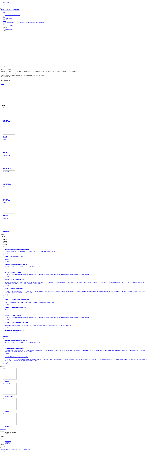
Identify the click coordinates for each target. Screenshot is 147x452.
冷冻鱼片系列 (8, 22)
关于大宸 (4, 13)
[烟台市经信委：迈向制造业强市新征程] (3, 277)
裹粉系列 (24, 22)
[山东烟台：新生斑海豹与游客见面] (3, 270)
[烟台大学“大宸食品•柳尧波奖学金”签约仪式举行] (3, 354)
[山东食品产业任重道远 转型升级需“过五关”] (3, 254)
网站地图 (24, 449)
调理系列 (32, 22)
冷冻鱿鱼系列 (13, 22)
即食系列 (40, 22)
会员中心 (17, 449)
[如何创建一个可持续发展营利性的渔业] (3, 328)
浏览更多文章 (5, 295)
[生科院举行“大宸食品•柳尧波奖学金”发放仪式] (3, 262)
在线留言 (11, 15)
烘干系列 (36, 22)
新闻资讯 (4, 17)
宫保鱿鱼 (7, 426)
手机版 (4, 4)
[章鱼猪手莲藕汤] (10, 394)
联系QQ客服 (7, 443)
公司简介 (7, 15)
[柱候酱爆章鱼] (10, 409)
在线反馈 (15, 15)
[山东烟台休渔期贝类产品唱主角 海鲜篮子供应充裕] (3, 246)
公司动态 (7, 18)
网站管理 (28, 449)
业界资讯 (11, 18)
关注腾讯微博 (8, 442)
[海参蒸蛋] (10, 379)
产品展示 (4, 21)
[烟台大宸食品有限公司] (10, 10)
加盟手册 (11, 25)
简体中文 (4, 2)
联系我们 (18, 15)
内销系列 (43, 22)
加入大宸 (4, 31)
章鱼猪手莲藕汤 (9, 396)
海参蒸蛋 (7, 381)
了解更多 (2, 84)
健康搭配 (11, 29)
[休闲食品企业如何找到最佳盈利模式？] (3, 286)
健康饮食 (7, 29)
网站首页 (4, 12)
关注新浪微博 (8, 441)
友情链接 (13, 449)
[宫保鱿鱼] (10, 424)
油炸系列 (28, 22)
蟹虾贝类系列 (19, 22)
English (8, 2)
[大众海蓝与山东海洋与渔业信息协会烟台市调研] (3, 320)
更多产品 (2, 234)
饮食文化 (4, 28)
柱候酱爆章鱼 (8, 411)
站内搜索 (21, 449)
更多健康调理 (3, 429)
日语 (10, 2)
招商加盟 (4, 24)
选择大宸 (7, 25)
